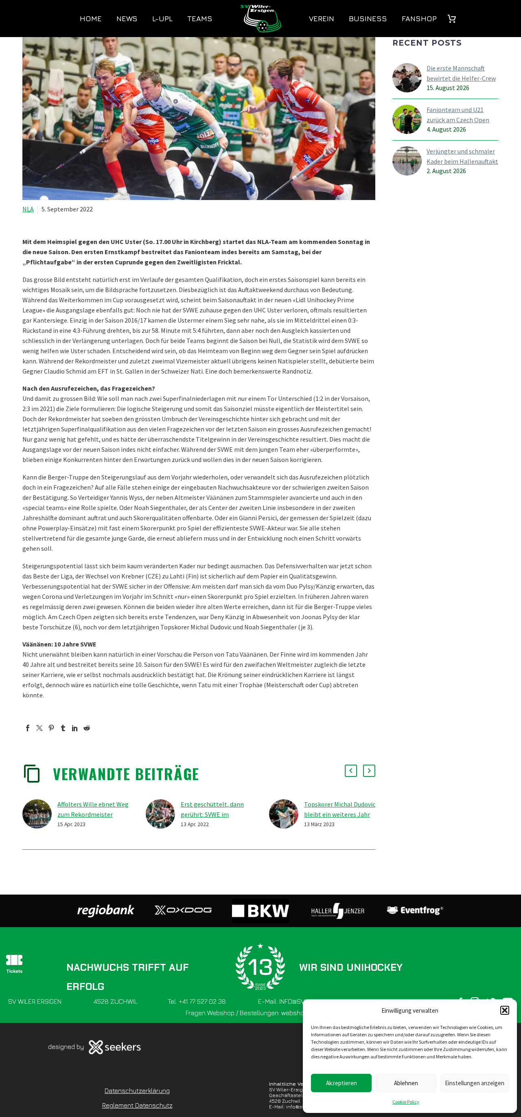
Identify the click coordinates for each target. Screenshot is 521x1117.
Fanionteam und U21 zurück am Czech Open (458, 115)
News (127, 18)
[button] (505, 1010)
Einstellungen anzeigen (474, 1083)
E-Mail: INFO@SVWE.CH (291, 1001)
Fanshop (419, 18)
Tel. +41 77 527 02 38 (197, 1001)
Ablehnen (406, 1083)
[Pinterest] (51, 728)
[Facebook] (27, 728)
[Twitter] (39, 728)
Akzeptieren (341, 1083)
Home (91, 18)
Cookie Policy (405, 1102)
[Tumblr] (63, 728)
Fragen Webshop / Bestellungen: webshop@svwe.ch (260, 1012)
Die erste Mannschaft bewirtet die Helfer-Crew (461, 73)
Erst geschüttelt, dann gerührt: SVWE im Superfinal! (212, 814)
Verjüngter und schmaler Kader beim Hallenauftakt (462, 156)
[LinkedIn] (75, 728)
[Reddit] (86, 728)
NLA (28, 209)
